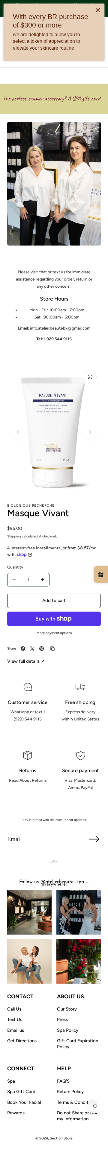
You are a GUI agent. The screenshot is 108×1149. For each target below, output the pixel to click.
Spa (11, 1081)
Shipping (14, 536)
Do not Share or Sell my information (77, 1115)
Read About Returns (28, 793)
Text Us (14, 1019)
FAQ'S (63, 1081)
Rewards (16, 1113)
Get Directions (22, 1040)
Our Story (67, 1009)
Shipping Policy (80, 732)
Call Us (14, 1009)
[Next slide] (90, 432)
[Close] (98, 10)
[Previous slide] (17, 432)
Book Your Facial (24, 1102)
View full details (23, 661)
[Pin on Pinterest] (41, 648)
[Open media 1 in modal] (90, 376)
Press (62, 1019)
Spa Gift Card (21, 1091)
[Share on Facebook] (23, 648)
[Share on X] (32, 648)
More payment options (54, 633)
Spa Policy (67, 1030)
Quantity (15, 567)
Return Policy (70, 1091)
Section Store (61, 1138)
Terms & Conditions (77, 1102)
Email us (15, 1030)
